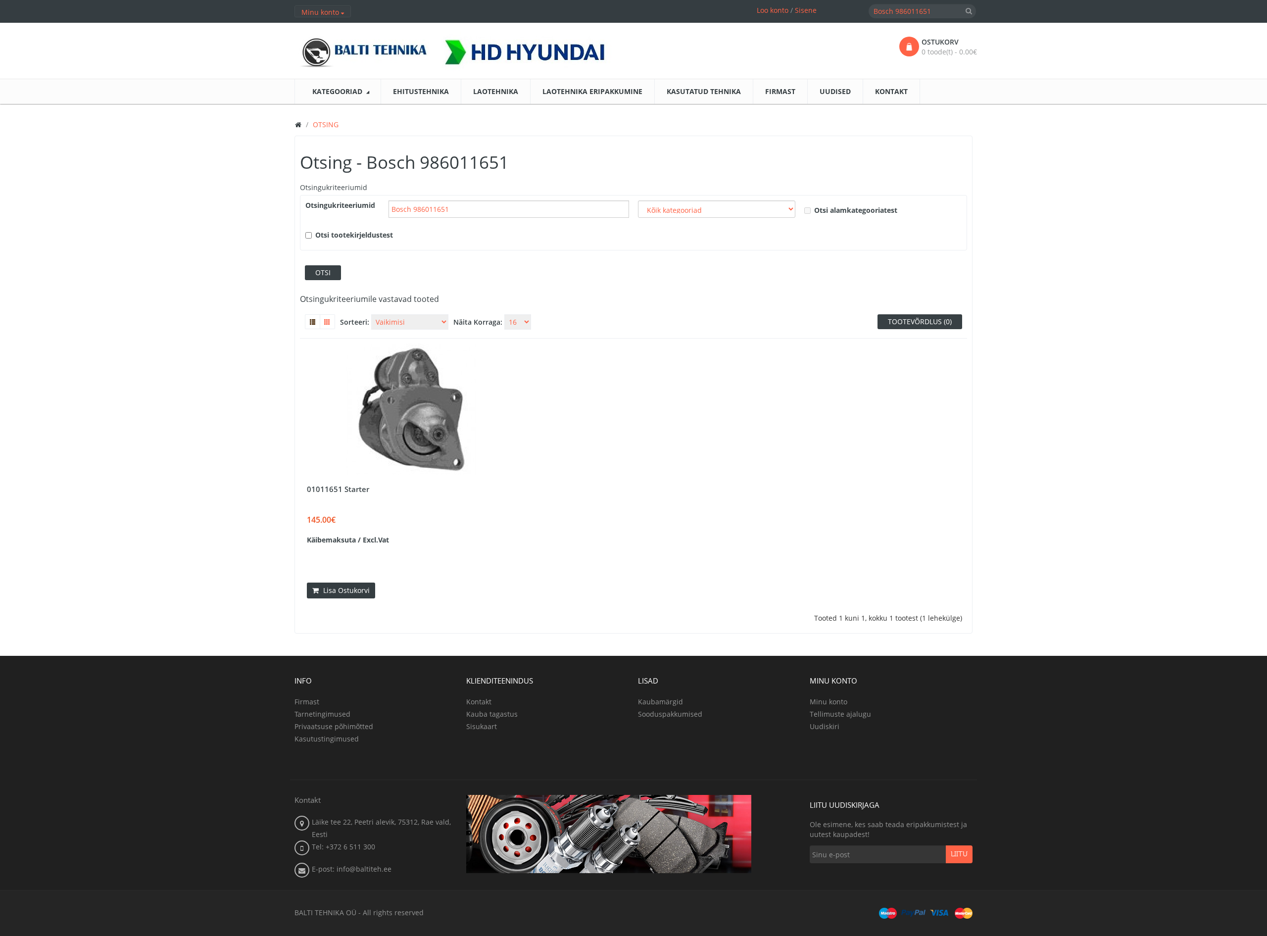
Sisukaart (481, 726)
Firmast (306, 701)
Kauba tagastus (492, 714)
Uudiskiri (824, 726)
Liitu (959, 854)
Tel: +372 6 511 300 (343, 846)
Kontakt (478, 701)
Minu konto (828, 701)
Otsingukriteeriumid (333, 187)
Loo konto (772, 10)
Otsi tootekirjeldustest (354, 235)
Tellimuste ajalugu (840, 714)
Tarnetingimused (322, 714)
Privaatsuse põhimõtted (333, 726)
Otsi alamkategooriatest (855, 210)
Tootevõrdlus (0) (920, 321)
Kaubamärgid (660, 701)
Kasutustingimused (326, 738)
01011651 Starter (338, 489)
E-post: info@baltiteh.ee (351, 869)
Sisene (806, 10)
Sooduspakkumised (670, 714)
